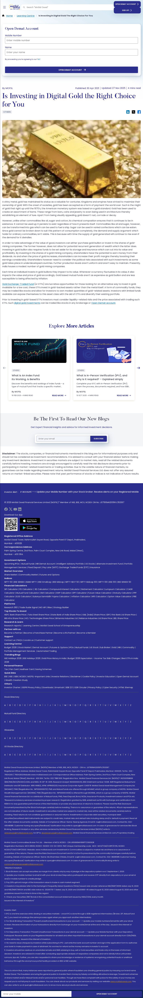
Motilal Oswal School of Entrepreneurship (60, 625)
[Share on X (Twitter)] (133, 112)
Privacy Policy (94, 687)
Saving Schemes (43, 669)
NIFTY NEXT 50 (72, 582)
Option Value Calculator (119, 596)
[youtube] (15, 510)
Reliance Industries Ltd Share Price (95, 618)
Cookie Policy (88, 676)
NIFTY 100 (103, 582)
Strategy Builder (61, 607)
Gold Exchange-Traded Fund (18, 284)
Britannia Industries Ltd (67, 618)
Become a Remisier (86, 632)
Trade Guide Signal (28, 607)
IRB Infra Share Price (13, 618)
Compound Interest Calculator (65, 589)
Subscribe (98, 438)
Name (8, 47)
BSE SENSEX (19, 582)
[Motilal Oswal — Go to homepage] (14, 7)
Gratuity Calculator (122, 592)
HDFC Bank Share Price (15, 614)
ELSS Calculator (23, 596)
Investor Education (106, 676)
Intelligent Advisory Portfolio (70, 563)
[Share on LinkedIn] (128, 112)
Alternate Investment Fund (109, 563)
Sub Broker (105, 647)
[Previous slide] (4, 368)
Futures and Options (49, 574)
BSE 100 (112, 582)
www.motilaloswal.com (121, 981)
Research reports (12, 625)
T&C (38, 59)
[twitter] (10, 510)
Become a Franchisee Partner (38, 632)
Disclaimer (76, 676)
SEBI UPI (125, 10)
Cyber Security (110, 687)
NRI (119, 647)
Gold (114, 647)
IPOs (71, 647)
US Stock (94, 647)
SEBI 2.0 (69, 687)
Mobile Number (13, 35)
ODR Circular (80, 687)
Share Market (10, 574)
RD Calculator (41, 589)
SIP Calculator (11, 589)
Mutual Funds (27, 563)
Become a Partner (13, 632)
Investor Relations (60, 676)
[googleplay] (30, 528)
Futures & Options (59, 647)
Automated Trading (47, 651)
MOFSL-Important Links (39, 676)
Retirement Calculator (92, 589)
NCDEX (23, 676)
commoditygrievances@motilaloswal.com (23, 864)
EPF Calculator (80, 592)
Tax (6, 669)
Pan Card (13, 669)
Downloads (47, 687)
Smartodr (59, 687)
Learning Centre (31, 625)
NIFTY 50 (8, 582)
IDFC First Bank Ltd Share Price (121, 614)
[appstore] (30, 521)
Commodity (128, 647)
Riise (50, 607)
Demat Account (40, 647)
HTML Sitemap (126, 687)
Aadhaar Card (27, 669)
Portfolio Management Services (19, 651)
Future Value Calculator (99, 592)
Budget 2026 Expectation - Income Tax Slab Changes (94, 658)
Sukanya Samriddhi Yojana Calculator (51, 596)
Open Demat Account (125, 4)
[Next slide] (138, 368)
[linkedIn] (19, 510)
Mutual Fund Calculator (27, 592)
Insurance (95, 567)
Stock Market (24, 647)
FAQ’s (19, 640)
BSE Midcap (58, 582)
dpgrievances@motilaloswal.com (56, 833)
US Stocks (90, 563)
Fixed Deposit (34, 567)
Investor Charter (12, 687)
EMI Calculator (47, 592)
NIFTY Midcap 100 (89, 582)
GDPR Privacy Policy (31, 687)
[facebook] (6, 510)
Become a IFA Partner (64, 632)
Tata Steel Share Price (38, 614)
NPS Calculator (99, 596)
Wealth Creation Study (16, 680)
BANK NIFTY (31, 582)
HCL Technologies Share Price (39, 618)
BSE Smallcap (44, 582)
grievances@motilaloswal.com (18, 833)
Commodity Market (28, 574)
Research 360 (11, 607)
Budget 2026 (10, 647)
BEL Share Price (121, 618)
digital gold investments (27, 303)
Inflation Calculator (80, 596)
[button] (24, 7)
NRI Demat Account (45, 563)
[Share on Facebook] (139, 112)
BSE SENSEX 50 (124, 582)
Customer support (44, 640)
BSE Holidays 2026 (31, 658)
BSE (6, 676)
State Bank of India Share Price (66, 614)
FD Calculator (26, 589)
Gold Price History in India (54, 658)
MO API (42, 607)
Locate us (29, 640)
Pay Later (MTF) (50, 567)
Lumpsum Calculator (115, 589)
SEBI (16, 676)
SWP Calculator (63, 592)
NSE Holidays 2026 (13, 658)
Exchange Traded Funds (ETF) (74, 567)
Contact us (9, 640)
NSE (11, 676)
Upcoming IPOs (11, 563)
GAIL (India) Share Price (93, 614)
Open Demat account (103, 303)
